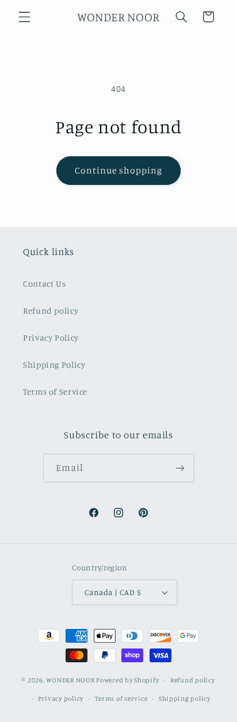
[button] (24, 16)
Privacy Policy (51, 337)
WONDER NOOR (70, 680)
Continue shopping (119, 170)
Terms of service (121, 698)
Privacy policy (60, 698)
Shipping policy (185, 698)
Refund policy (50, 310)
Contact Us (44, 283)
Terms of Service (55, 391)
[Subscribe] (180, 468)
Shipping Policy (54, 364)
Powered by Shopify (127, 680)
